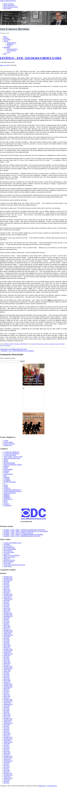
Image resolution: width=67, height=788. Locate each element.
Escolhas (57, 344)
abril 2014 (6, 749)
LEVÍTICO (11, 344)
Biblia (5, 53)
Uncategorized (7, 505)
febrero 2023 (7, 591)
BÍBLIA (6, 344)
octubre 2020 (7, 633)
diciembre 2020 (7, 630)
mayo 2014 (6, 748)
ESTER (5, 467)
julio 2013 (6, 764)
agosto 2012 (6, 779)
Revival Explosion (8, 561)
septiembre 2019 (8, 654)
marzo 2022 (6, 608)
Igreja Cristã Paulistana (9, 549)
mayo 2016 (6, 710)
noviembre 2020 (7, 631)
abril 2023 (6, 587)
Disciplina (51, 344)
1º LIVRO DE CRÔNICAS (11, 452)
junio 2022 (6, 603)
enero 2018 (6, 682)
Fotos (8, 52)
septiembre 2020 (8, 635)
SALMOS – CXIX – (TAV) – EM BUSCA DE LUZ (18, 533)
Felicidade (61, 344)
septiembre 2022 (8, 598)
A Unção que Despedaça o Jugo (12, 542)
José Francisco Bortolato (14, 28)
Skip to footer (7, 8)
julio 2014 (6, 745)
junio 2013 (6, 765)
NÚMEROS (6, 497)
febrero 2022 (7, 609)
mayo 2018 (6, 676)
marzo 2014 (6, 751)
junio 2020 (6, 639)
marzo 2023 (6, 589)
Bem (39, 344)
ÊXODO (6, 472)
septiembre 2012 (8, 778)
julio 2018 (6, 672)
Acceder (5, 440)
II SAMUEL (7, 480)
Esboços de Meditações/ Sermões (12, 464)
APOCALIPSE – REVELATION (12, 456)
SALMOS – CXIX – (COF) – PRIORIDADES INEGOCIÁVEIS (21, 536)
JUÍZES (5, 486)
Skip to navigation (8, 3)
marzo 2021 (6, 625)
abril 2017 (6, 693)
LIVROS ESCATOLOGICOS (12, 490)
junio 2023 (6, 584)
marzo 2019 (6, 661)
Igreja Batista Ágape (9, 547)
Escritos (5, 41)
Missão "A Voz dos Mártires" (11, 555)
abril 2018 (6, 677)
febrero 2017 (7, 696)
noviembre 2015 (7, 720)
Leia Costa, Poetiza (8, 552)
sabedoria (8, 345)
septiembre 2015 (8, 723)
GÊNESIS (6, 477)
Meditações (10, 44)
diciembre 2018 (7, 666)
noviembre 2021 (7, 614)
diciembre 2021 (7, 613)
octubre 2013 (7, 759)
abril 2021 (6, 624)
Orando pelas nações (9, 557)
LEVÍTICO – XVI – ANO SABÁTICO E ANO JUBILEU (17, 351)
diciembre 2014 (7, 737)
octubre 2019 (7, 652)
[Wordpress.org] (52, 786)
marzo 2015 (6, 732)
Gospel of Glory (7, 546)
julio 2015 (6, 726)
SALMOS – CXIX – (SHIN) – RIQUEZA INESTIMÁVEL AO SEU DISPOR (25, 531)
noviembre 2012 (7, 775)
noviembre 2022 (7, 595)
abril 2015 (6, 731)
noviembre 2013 (7, 757)
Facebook (7, 0)
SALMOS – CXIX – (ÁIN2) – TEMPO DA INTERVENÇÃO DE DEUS (24, 529)
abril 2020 (6, 642)
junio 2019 (6, 658)
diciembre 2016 (7, 699)
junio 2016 (6, 709)
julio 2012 (6, 781)
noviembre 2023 (7, 578)
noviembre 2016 (7, 701)
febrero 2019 (7, 663)
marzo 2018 (6, 679)
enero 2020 (6, 647)
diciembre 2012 (7, 773)
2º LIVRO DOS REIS (9, 455)
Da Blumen (6, 544)
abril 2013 (6, 768)
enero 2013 (6, 772)
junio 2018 (6, 674)
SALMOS (6, 504)
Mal (4, 345)
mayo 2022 (6, 605)
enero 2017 (6, 698)
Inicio (5, 36)
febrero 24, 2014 (4, 65)
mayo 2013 (6, 767)
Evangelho (6, 471)
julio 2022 (6, 602)
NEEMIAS (6, 496)
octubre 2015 (7, 721)
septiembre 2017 (8, 687)
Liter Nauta (6, 554)
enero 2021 (6, 628)
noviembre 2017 (7, 685)
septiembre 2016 (8, 704)
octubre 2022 (7, 597)
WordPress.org (7, 445)
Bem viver (42, 344)
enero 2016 (6, 716)
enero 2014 (6, 754)
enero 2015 (6, 735)
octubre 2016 (7, 702)
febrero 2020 (7, 646)
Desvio (47, 344)
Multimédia (6, 47)
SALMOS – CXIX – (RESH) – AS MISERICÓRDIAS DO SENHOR (23, 534)
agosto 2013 (6, 762)
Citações (5, 461)
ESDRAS (6, 466)
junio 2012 (6, 783)
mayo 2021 (6, 622)
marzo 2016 (6, 713)
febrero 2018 (7, 680)
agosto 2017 (6, 688)
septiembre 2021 (8, 616)
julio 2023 (6, 583)
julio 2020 (6, 638)
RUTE (5, 502)
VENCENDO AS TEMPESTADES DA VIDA (13, 349)
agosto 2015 (6, 724)
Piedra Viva (6, 558)
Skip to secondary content (10, 7)
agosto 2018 (6, 671)
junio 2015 (6, 727)
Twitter (2, 0)
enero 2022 (6, 611)
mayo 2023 (6, 586)
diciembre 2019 (7, 649)
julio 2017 (6, 690)
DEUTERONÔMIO (9, 463)
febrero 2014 (7, 753)
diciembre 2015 (7, 718)
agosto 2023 (6, 581)
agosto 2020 (6, 636)
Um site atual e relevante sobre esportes (14, 565)
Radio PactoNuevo (12, 49)
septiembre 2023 (8, 580)
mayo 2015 (6, 729)
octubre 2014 (7, 740)
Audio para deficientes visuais (11, 458)
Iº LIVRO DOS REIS (9, 482)
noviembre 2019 (7, 650)
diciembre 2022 (7, 594)
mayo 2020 (6, 641)
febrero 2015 (7, 734)
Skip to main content (9, 5)
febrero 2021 (7, 627)
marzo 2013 (6, 770)
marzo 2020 (6, 644)
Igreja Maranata (7, 550)
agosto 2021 (6, 617)
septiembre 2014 (8, 742)
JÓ (4, 483)
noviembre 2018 (7, 668)
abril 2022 (6, 606)
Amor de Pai (34, 344)
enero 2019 (6, 665)
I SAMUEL (6, 478)
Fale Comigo (7, 39)
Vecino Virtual (7, 566)
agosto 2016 (6, 705)
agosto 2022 (6, 600)
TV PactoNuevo (11, 50)
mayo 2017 (6, 691)
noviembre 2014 (7, 738)
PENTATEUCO (24, 344)
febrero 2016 (7, 715)
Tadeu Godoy (7, 563)
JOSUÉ (5, 485)
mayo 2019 (6, 660)
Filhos (1, 345)
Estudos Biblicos (11, 42)
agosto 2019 (6, 655)
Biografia (6, 38)
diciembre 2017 (7, 683)
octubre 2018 (7, 669)
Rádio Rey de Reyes (9, 560)
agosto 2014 (6, 743)
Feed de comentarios (9, 443)
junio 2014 (6, 746)
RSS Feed (13, 0)
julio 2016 (6, 707)
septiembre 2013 (8, 761)
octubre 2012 (7, 776)
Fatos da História (8, 474)
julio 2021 (6, 619)
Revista (9, 46)
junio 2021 (6, 620)
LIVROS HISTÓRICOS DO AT (12, 491)
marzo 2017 (6, 694)
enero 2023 (6, 592)
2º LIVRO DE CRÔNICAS (11, 453)
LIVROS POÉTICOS (9, 493)
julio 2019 (6, 657)
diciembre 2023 (7, 576)
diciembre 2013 (7, 756)
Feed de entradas (8, 442)
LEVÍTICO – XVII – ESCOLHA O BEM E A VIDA (30, 58)
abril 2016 (6, 712)
